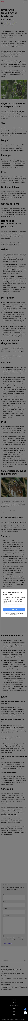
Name (5, 894)
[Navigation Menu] (25, 1)
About (14, 1000)
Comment (6, 916)
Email (4, 901)
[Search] (25, 960)
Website (5, 908)
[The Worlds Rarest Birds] (2, 1)
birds (14, 23)
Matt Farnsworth (7, 23)
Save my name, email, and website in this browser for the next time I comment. (14, 939)
